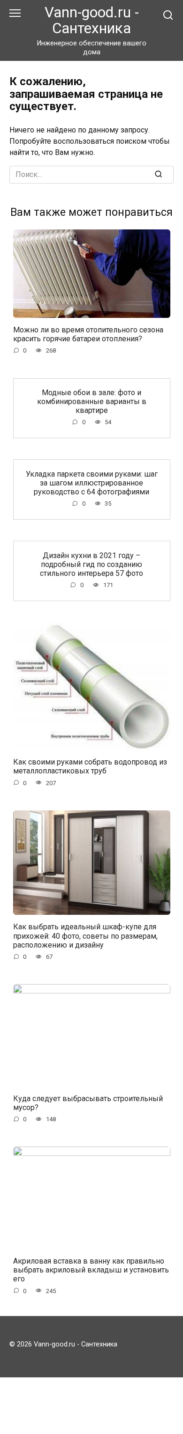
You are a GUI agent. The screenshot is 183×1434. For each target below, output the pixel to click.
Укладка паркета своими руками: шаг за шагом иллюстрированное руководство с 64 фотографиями (92, 482)
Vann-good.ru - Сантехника (92, 20)
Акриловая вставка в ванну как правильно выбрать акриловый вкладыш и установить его (91, 1270)
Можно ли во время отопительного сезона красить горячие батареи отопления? (88, 334)
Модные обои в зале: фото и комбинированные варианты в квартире (91, 401)
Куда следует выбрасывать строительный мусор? (88, 1102)
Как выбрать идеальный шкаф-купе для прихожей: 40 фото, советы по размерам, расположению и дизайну (85, 935)
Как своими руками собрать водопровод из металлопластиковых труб (90, 766)
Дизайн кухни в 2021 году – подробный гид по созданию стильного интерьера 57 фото (91, 564)
